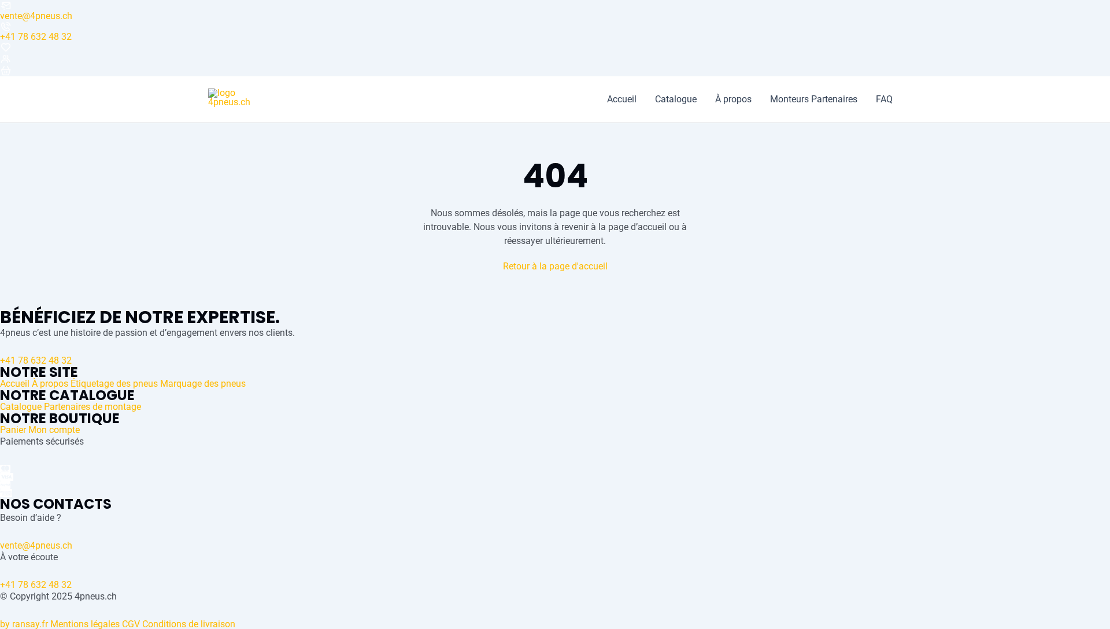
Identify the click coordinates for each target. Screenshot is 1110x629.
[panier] (555, 70)
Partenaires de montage (92, 406)
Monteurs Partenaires (813, 99)
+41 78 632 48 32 (36, 36)
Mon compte (54, 429)
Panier (13, 429)
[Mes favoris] (555, 47)
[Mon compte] (555, 59)
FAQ (884, 99)
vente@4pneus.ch (36, 15)
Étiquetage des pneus (114, 383)
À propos (733, 99)
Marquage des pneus (203, 383)
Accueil (622, 99)
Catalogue (676, 99)
